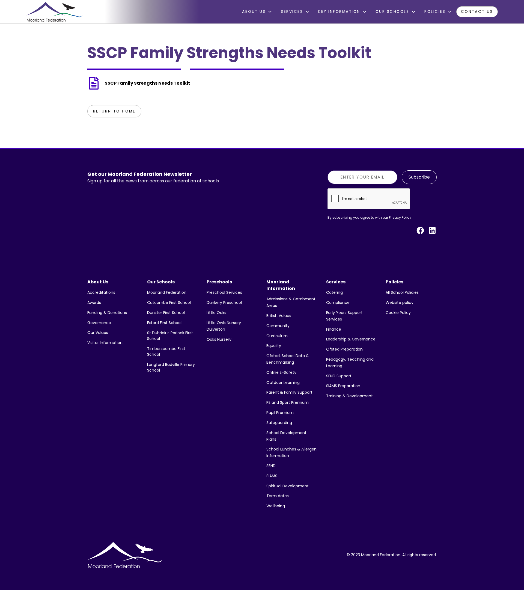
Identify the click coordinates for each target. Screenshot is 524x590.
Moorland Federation (166, 292)
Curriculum (277, 336)
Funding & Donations (107, 312)
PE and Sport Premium (287, 402)
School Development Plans (286, 436)
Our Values (97, 332)
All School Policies (402, 292)
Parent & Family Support (289, 392)
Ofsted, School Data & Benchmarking (287, 359)
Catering (334, 292)
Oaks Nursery (219, 339)
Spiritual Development (287, 486)
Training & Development (349, 396)
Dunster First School (166, 312)
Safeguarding (279, 422)
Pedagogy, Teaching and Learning (350, 363)
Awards (94, 302)
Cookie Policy (398, 312)
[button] (257, 11)
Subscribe (419, 177)
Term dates (277, 496)
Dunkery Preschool (224, 302)
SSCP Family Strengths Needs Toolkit (147, 83)
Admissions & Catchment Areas (290, 302)
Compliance (338, 302)
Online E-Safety (281, 372)
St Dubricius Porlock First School (170, 335)
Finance (333, 329)
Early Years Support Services (344, 316)
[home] (54, 11)
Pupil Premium (280, 412)
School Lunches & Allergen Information (291, 452)
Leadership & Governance (351, 339)
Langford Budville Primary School (171, 367)
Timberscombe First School (166, 351)
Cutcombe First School (169, 302)
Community (278, 325)
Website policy (399, 302)
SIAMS (271, 476)
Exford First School (164, 322)
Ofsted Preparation (344, 349)
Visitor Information (105, 342)
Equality (273, 345)
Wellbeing (275, 506)
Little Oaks (216, 312)
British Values (278, 315)
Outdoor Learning (283, 382)
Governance (99, 322)
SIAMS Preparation (343, 386)
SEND (271, 466)
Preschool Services (224, 292)
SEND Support (339, 376)
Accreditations (101, 292)
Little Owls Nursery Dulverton (224, 326)
